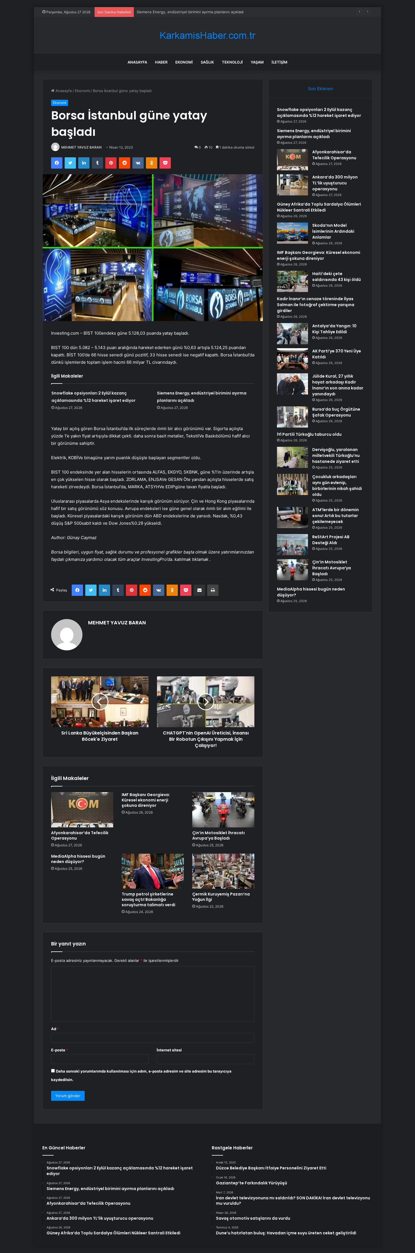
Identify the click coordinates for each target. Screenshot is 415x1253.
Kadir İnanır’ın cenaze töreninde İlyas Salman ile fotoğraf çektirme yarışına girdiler (315, 304)
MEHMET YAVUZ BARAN (81, 147)
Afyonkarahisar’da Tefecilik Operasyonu (171, 12)
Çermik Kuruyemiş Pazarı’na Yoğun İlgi (221, 896)
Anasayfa (137, 62)
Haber (161, 62)
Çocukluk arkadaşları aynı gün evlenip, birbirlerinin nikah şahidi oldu (337, 485)
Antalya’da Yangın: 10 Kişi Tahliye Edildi (334, 329)
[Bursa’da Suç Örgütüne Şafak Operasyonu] (292, 417)
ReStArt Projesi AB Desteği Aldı (331, 540)
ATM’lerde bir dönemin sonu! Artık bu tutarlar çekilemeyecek (335, 515)
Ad (55, 1029)
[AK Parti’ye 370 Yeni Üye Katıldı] (292, 358)
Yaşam (257, 62)
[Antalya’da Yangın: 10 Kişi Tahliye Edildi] (292, 333)
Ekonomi (184, 62)
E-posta (59, 1050)
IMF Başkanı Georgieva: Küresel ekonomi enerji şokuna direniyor (146, 800)
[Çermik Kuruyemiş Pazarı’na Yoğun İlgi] (223, 871)
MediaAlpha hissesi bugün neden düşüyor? (78, 858)
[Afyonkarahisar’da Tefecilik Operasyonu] (82, 809)
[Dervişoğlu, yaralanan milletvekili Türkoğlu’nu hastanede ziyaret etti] (292, 457)
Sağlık (207, 62)
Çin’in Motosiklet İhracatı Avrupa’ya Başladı (218, 835)
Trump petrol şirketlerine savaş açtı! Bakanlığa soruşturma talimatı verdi (148, 899)
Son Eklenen (320, 88)
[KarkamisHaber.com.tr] (207, 35)
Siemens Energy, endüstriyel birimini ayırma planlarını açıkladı (314, 134)
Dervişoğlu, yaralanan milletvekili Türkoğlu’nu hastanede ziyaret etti (336, 455)
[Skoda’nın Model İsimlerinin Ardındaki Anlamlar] (292, 233)
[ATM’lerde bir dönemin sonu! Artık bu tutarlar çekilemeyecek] (292, 517)
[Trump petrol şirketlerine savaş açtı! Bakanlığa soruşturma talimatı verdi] (153, 871)
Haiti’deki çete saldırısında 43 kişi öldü (336, 276)
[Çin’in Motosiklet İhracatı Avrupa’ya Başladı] (223, 809)
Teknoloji (232, 62)
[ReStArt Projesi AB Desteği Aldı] (292, 544)
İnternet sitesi (169, 1050)
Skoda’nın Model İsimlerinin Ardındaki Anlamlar (333, 231)
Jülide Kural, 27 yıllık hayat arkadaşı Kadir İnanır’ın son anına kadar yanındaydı (337, 385)
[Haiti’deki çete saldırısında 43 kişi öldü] (292, 281)
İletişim (279, 62)
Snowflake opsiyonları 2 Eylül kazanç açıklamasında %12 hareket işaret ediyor (319, 112)
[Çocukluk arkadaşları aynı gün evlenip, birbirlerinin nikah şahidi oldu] (292, 484)
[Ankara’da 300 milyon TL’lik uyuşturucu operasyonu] (292, 184)
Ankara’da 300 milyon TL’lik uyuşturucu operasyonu (335, 183)
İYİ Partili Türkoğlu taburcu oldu (309, 434)
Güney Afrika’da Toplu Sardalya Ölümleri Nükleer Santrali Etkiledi (319, 207)
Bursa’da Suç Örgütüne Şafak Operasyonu (336, 412)
